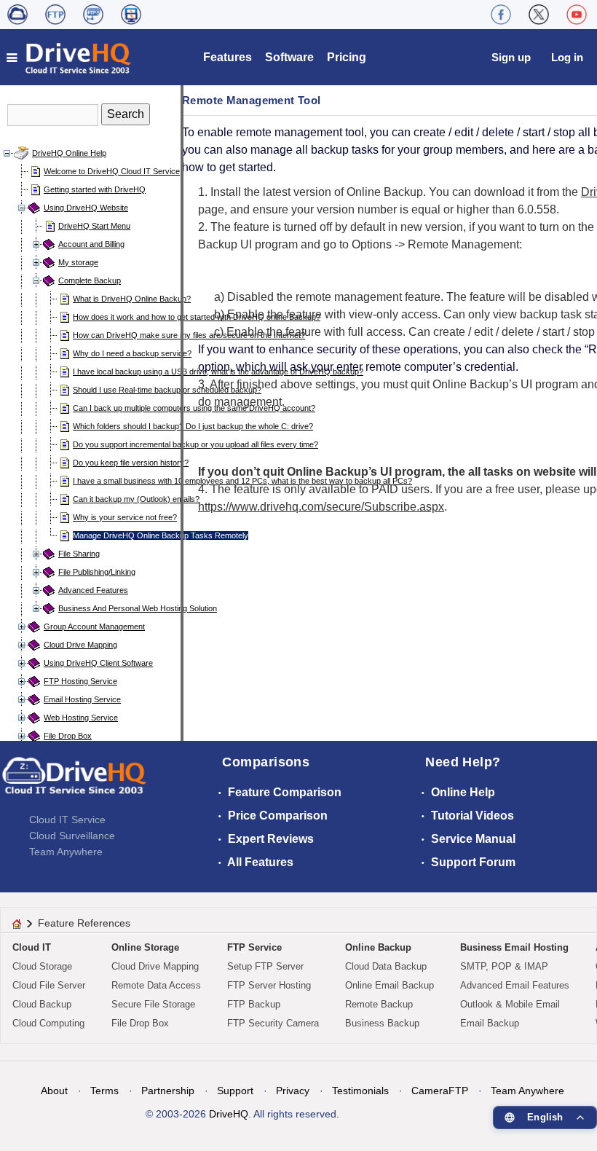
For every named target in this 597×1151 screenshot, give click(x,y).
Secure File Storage (153, 1004)
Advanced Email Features (514, 985)
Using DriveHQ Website (86, 207)
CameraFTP (439, 1090)
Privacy (292, 1090)
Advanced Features (93, 590)
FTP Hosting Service (80, 681)
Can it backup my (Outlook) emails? (136, 499)
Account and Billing (91, 244)
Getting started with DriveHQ (95, 189)
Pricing (346, 57)
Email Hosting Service (82, 699)
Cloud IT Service (67, 819)
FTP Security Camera (273, 1023)
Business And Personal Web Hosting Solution (137, 608)
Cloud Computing (48, 1023)
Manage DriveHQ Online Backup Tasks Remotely (160, 535)
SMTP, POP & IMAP (504, 966)
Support (235, 1090)
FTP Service (254, 947)
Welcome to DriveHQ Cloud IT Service (112, 171)
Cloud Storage (42, 966)
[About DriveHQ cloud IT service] (74, 782)
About (54, 1090)
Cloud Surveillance (72, 835)
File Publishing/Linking (96, 571)
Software (289, 57)
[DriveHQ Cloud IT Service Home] (69, 57)
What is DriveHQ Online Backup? (132, 298)
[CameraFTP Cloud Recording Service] (93, 14)
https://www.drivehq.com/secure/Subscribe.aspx (321, 506)
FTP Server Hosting (269, 985)
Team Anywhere (66, 851)
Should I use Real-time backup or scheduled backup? (167, 389)
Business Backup (382, 1023)
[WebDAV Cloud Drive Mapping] (17, 14)
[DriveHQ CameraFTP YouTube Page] (576, 14)
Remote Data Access (156, 985)
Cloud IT (31, 947)
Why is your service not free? (125, 517)
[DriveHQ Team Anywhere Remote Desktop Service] (131, 14)
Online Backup (378, 947)
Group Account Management (94, 626)
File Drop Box (68, 735)
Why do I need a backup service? (132, 353)
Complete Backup (89, 280)
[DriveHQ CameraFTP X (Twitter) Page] (538, 14)
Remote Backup (379, 1004)
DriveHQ (228, 1114)
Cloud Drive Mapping (80, 644)
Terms (104, 1090)
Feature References (84, 923)
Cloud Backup (41, 1004)
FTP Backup (253, 1004)
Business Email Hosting (514, 947)
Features (227, 57)
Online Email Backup (389, 985)
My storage (78, 262)
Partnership (167, 1090)
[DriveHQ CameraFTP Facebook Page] (500, 14)
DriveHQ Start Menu (94, 225)
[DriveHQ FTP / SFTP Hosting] (55, 14)
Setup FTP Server (265, 966)
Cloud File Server (48, 985)
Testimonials (360, 1090)
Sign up (511, 57)
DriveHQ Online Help (69, 153)
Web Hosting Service (81, 717)
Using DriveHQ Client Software (98, 663)
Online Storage (145, 947)
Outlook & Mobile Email (510, 1004)
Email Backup (489, 1023)
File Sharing (79, 553)
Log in (567, 57)
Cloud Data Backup (386, 966)
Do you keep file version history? (131, 462)
